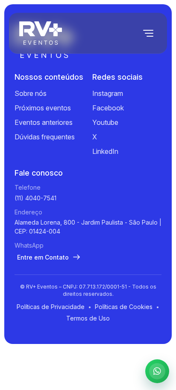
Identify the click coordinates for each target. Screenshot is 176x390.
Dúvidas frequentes (45, 137)
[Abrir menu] (148, 33)
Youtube (105, 122)
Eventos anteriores (44, 122)
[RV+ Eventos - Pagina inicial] (40, 33)
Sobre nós (31, 93)
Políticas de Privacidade (51, 306)
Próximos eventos (43, 108)
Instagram (107, 93)
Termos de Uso (88, 318)
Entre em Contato (43, 257)
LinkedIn (105, 151)
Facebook (108, 108)
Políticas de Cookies (124, 306)
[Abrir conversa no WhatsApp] (157, 371)
